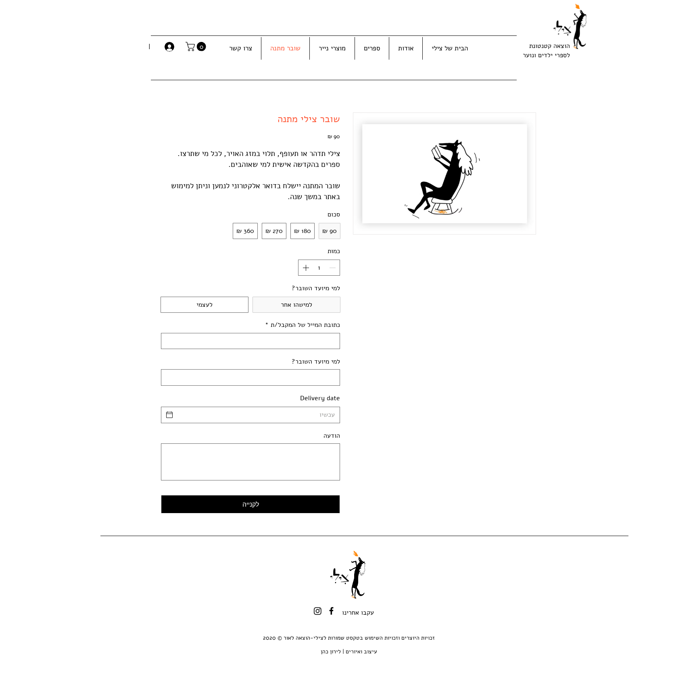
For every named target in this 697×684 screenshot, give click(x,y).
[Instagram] (318, 611)
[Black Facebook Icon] (331, 611)
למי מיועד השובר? (316, 361)
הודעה (331, 435)
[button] (197, 46)
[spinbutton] (319, 267)
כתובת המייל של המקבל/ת (302, 324)
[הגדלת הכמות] (305, 267)
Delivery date (320, 398)
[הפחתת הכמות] (333, 267)
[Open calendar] (169, 415)
